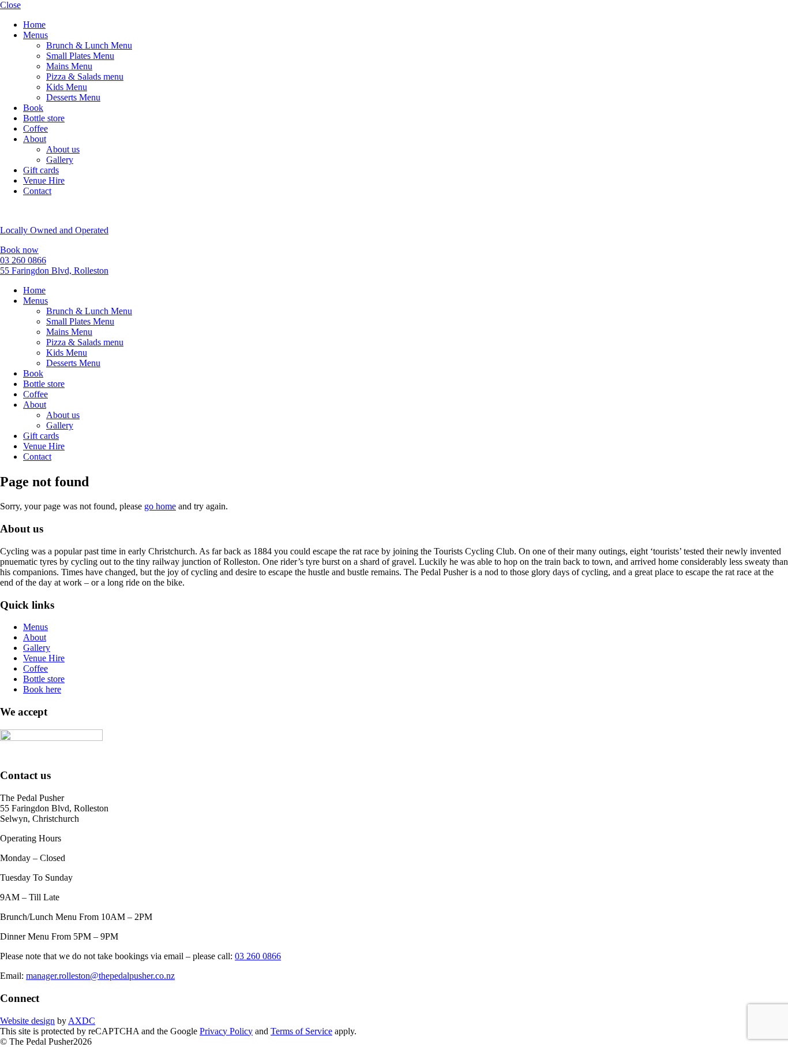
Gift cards (41, 170)
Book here (42, 689)
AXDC (81, 1021)
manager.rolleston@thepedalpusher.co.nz (100, 976)
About (34, 139)
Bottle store (44, 118)
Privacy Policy (226, 1031)
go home (160, 506)
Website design (27, 1021)
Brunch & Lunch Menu (89, 45)
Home (34, 24)
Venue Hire (44, 180)
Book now (19, 250)
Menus (35, 35)
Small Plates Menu (80, 56)
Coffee (35, 128)
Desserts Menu (73, 97)
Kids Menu (66, 87)
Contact (37, 191)
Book (33, 108)
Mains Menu (69, 66)
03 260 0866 (23, 260)
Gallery (59, 160)
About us (63, 149)
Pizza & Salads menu (84, 76)
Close (10, 5)
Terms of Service (301, 1031)
